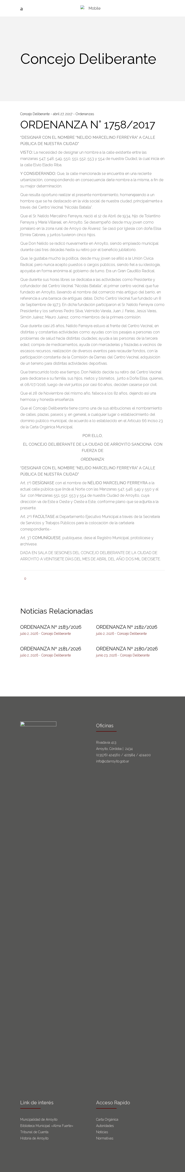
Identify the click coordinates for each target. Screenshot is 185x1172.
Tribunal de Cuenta (34, 1132)
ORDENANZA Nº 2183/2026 (50, 627)
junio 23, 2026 (106, 655)
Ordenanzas (85, 114)
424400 (145, 755)
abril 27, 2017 (63, 114)
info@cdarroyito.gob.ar (112, 761)
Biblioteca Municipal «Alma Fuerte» (46, 1126)
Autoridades (105, 1126)
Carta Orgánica (107, 1119)
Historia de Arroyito (34, 1138)
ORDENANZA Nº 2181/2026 (50, 649)
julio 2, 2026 (29, 634)
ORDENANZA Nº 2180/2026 (127, 649)
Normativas (105, 1138)
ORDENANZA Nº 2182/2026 (126, 627)
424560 (114, 755)
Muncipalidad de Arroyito (38, 1119)
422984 (129, 755)
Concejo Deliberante (35, 114)
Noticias (102, 1132)
